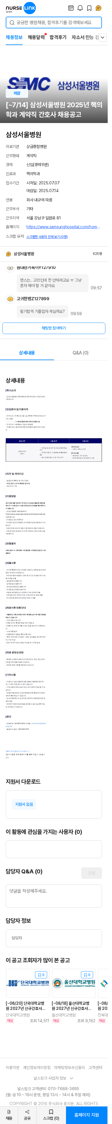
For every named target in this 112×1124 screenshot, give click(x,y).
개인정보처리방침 (37, 1067)
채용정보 (14, 37)
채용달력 (36, 37)
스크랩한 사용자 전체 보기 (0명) (46, 237)
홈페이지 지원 (86, 1115)
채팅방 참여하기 (54, 328)
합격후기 (58, 37)
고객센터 (95, 1067)
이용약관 (13, 1067)
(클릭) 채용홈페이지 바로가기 (18, 751)
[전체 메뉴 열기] (103, 38)
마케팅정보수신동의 (69, 1067)
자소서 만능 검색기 (90, 37)
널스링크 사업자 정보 (50, 1078)
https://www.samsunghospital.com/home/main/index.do (64, 227)
